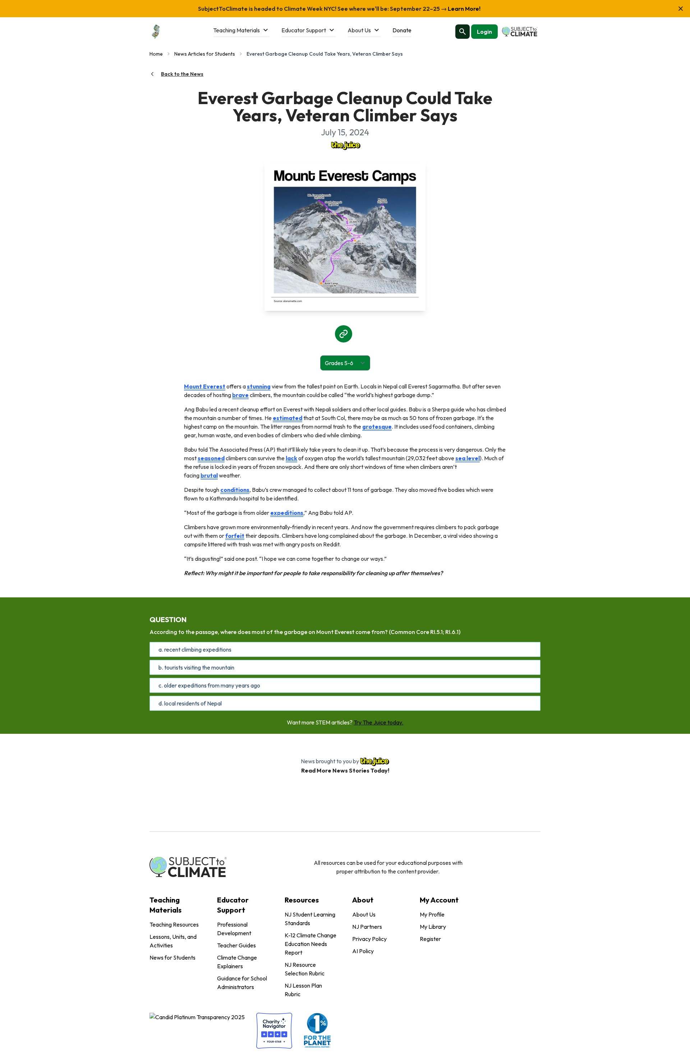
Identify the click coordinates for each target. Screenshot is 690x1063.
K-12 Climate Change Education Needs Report (310, 944)
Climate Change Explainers (237, 962)
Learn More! (463, 8)
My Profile (432, 914)
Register (430, 938)
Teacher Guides (236, 945)
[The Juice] (345, 145)
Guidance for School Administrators (242, 982)
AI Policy (363, 951)
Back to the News (182, 74)
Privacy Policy (369, 938)
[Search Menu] (462, 31)
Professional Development (234, 929)
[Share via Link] (343, 333)
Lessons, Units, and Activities (173, 941)
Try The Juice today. (378, 722)
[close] (680, 8)
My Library (433, 926)
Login (484, 31)
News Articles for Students (204, 54)
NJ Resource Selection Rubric (305, 969)
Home (156, 54)
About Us (364, 914)
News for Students (173, 957)
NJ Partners (367, 926)
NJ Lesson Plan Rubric (303, 990)
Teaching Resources (174, 924)
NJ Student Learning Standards (310, 919)
